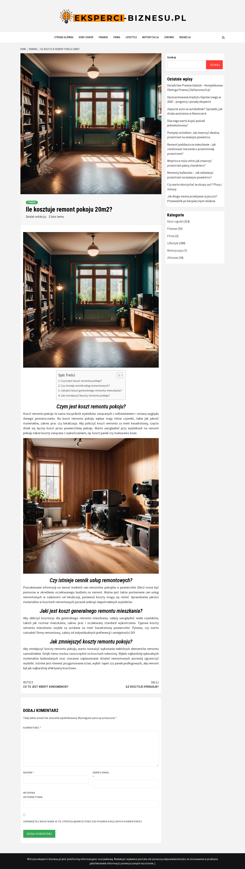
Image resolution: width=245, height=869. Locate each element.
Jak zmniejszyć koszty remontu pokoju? (85, 395)
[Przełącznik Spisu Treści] (118, 375)
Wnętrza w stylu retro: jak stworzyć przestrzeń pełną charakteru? (189, 163)
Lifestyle (131, 37)
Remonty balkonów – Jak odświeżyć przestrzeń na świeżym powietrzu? (190, 175)
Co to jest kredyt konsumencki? (45, 684)
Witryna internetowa (32, 795)
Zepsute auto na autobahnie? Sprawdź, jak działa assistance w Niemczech (194, 111)
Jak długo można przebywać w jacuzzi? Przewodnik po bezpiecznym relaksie (192, 198)
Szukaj (171, 57)
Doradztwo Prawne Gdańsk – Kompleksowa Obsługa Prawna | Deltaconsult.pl (195, 87)
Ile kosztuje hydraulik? (142, 684)
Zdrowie (169, 37)
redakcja (41, 216)
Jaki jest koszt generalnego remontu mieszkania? (91, 390)
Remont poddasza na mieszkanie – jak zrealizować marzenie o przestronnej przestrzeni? (191, 149)
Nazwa (28, 772)
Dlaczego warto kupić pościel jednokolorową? (186, 123)
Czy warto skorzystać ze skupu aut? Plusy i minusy (194, 187)
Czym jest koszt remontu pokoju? (81, 380)
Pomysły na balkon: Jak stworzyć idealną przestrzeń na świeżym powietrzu (193, 135)
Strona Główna (63, 37)
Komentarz (32, 727)
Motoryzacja (150, 37)
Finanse (103, 37)
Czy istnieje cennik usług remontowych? (85, 385)
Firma (116, 37)
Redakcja (185, 37)
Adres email (101, 774)
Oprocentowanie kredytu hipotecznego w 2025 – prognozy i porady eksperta (194, 99)
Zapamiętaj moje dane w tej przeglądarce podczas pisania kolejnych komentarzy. (82, 821)
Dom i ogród (86, 37)
